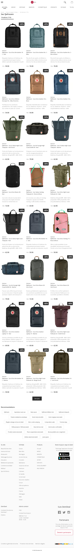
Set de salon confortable (55, 427)
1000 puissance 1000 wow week (20, 427)
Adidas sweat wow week (31, 437)
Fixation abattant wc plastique (19, 417)
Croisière (21, 460)
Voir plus (37, 398)
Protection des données (26, 544)
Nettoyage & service (6, 457)
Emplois (3, 515)
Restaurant (4, 454)
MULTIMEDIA (40, 468)
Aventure (21, 468)
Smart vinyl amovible (37, 417)
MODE (39, 451)
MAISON (39, 454)
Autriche (21, 488)
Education (4, 460)
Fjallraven (6, 412)
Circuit (21, 482)
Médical (3, 468)
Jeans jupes (46, 437)
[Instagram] (68, 512)
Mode (13, 7)
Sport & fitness (5, 471)
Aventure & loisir (5, 451)
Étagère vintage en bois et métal (14, 422)
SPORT (39, 460)
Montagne (22, 454)
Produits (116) (6, 17)
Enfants (54, 7)
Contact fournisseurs (25, 513)
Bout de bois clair (38, 427)
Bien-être (21, 451)
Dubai (20, 500)
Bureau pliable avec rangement (56, 432)
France (21, 491)
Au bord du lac (23, 457)
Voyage (63, 7)
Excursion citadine (24, 480)
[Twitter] (64, 512)
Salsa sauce (34, 412)
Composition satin (50, 422)
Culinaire (21, 471)
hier (67, 527)
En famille (21, 474)
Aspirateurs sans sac (20, 412)
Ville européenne (24, 485)
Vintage (22, 7)
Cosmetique (42, 7)
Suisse (21, 448)
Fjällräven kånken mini (48, 412)
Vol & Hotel (22, 477)
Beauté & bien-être (6, 448)
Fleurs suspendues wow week (35, 432)
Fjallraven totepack (64, 412)
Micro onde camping (34, 422)
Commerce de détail (6, 465)
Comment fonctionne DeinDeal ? (7, 511)
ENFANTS (39, 463)
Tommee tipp (63, 422)
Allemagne (22, 494)
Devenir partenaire (64, 532)
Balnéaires (22, 463)
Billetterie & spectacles (7, 463)
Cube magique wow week (55, 417)
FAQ (20, 510)
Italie (20, 497)
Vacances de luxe (24, 465)
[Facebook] (59, 512)
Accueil (4, 7)
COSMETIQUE (41, 457)
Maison (31, 7)
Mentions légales (40, 544)
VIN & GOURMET (41, 465)
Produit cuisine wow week (15, 432)
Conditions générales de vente (9, 544)
